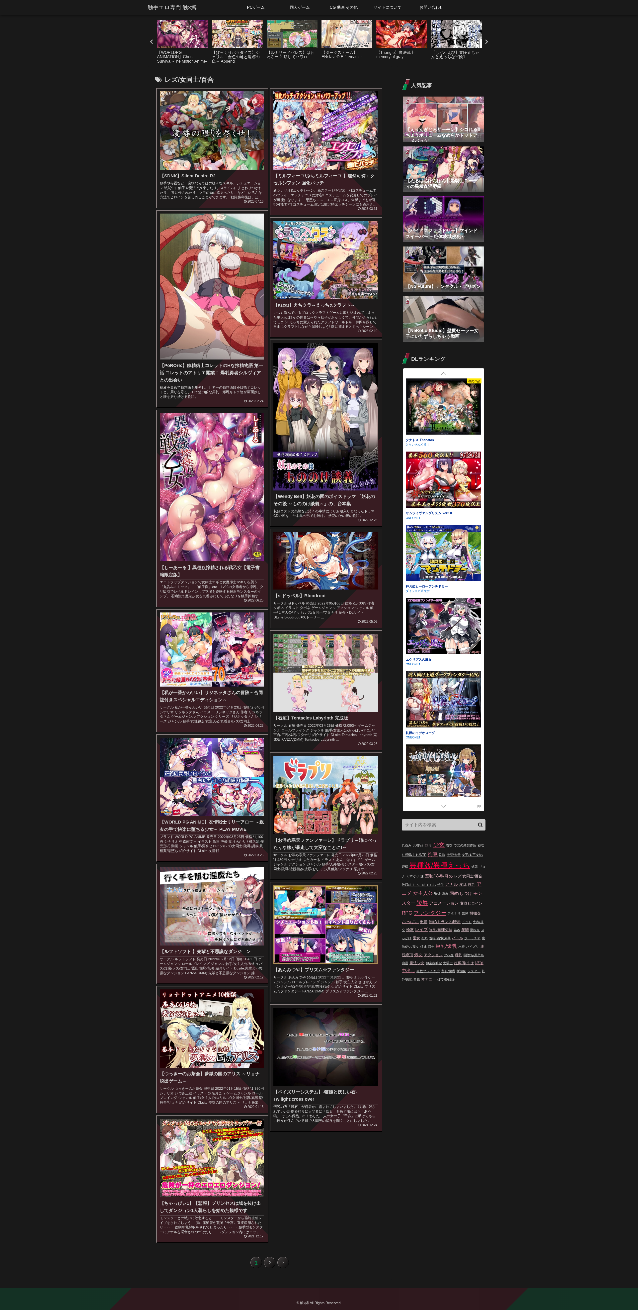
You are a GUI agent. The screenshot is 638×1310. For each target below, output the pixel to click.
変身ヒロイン (471, 903)
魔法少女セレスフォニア (423, 586)
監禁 (437, 894)
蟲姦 (457, 930)
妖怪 (465, 913)
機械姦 (475, 913)
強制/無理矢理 (440, 930)
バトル (457, 938)
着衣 (449, 845)
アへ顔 (449, 955)
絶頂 (479, 962)
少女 (439, 844)
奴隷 (474, 866)
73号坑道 (412, 737)
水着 (461, 947)
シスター (474, 971)
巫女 (416, 938)
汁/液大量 (454, 855)
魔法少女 (416, 963)
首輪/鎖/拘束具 (440, 938)
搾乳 (471, 884)
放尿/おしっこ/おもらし (419, 885)
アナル (451, 884)
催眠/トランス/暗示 (445, 922)
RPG (407, 913)
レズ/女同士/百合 (468, 876)
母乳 (458, 955)
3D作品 (418, 845)
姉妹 (423, 947)
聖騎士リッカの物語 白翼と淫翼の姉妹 (434, 512)
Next (486, 41)
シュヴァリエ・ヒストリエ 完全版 (430, 439)
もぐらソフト (415, 517)
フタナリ (454, 913)
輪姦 (410, 930)
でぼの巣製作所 (465, 845)
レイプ (421, 929)
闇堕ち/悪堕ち (474, 955)
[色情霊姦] (443, 773)
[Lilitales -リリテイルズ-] (443, 700)
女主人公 (423, 893)
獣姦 (445, 894)
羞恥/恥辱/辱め (439, 876)
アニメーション (444, 903)
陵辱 (422, 902)
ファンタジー (430, 913)
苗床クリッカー (417, 659)
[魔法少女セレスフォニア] (443, 554)
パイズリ (472, 947)
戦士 (431, 947)
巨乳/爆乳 (446, 946)
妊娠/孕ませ (464, 963)
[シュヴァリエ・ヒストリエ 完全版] (443, 407)
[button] (480, 825)
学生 (440, 885)
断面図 (461, 971)
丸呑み (406, 845)
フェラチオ (472, 938)
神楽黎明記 (434, 963)
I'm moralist (413, 664)
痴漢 (405, 963)
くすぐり (412, 876)
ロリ (428, 845)
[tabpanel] (182, 41)
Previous (151, 41)
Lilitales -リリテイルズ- (423, 732)
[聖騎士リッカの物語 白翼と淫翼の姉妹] (443, 480)
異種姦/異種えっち (439, 865)
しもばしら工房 (416, 591)
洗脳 (442, 855)
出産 (423, 922)
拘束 (433, 854)
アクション (433, 955)
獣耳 (424, 938)
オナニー (428, 979)
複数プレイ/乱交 (428, 971)
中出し (408, 970)
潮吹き (475, 930)
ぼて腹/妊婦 (446, 979)
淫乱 (463, 884)
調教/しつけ (461, 893)
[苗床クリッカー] (443, 627)
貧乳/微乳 (448, 971)
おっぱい (410, 921)
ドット (467, 922)
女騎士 (448, 963)
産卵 (465, 930)
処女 (418, 955)
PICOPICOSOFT (417, 444)
